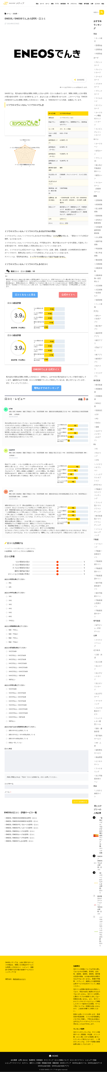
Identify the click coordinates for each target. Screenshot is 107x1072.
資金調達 (99, 757)
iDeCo (98, 423)
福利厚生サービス (98, 751)
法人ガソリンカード (98, 686)
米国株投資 (98, 390)
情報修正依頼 (46, 1063)
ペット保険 (98, 305)
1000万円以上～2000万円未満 (18, 709)
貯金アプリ (98, 348)
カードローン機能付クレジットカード (98, 118)
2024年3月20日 (13, 416)
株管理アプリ (98, 360)
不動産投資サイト (98, 562)
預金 (37, 3)
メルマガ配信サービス (98, 711)
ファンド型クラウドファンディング (98, 507)
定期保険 (99, 200)
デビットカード (98, 63)
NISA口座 (97, 404)
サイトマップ (48, 1060)
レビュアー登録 (90, 1060)
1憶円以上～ (12, 679)
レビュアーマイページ (13, 1063)
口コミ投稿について (62, 1060)
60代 (10, 616)
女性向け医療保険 (98, 221)
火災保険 (99, 285)
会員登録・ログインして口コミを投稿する (19, 551)
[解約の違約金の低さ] (56, 571)
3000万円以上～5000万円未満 (18, 671)
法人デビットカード (98, 676)
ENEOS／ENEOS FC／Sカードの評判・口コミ (22, 825)
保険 (52, 3)
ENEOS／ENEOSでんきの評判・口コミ (20, 841)
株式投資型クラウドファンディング (98, 520)
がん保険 (99, 237)
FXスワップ (97, 454)
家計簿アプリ (98, 327)
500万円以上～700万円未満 (17, 701)
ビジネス (97, 3)
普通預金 (99, 45)
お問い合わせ (23, 1060)
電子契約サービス (98, 737)
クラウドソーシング (98, 643)
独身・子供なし (13, 630)
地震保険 (99, 300)
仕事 (92, 3)
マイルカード (98, 99)
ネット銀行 (98, 39)
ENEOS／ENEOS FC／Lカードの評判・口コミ (22, 828)
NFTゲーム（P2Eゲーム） (98, 628)
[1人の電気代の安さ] (56, 562)
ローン (47, 3)
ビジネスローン (98, 762)
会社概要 (14, 1060)
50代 (10, 612)
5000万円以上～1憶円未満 (17, 675)
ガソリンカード (98, 106)
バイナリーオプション (98, 467)
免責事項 (32, 1060)
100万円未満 (12, 651)
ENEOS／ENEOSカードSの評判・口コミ (20, 834)
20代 (10, 600)
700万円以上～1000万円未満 (17, 705)
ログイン (25, 1063)
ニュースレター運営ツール (98, 721)
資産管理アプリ (98, 334)
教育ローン (98, 176)
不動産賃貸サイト (98, 577)
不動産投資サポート (98, 613)
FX (68, 3)
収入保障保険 (98, 210)
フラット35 (98, 159)
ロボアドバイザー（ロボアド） (98, 435)
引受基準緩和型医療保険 (98, 230)
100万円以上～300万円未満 (17, 655)
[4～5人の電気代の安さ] (56, 568)
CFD (97, 460)
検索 (101, 12)
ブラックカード (98, 92)
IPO (97, 419)
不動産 (80, 3)
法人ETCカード (98, 695)
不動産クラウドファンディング (98, 493)
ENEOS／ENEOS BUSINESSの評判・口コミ (21, 818)
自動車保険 (98, 269)
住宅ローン (98, 152)
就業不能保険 (98, 242)
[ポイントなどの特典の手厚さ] (56, 574)
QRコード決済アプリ (97, 319)
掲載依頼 (55, 1063)
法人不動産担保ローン (98, 779)
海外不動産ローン (98, 594)
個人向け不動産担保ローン (98, 168)
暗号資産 (86, 3)
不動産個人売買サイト (98, 603)
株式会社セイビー (19, 979)
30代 (10, 604)
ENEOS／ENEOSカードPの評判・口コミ (20, 838)
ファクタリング (98, 770)
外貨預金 (99, 53)
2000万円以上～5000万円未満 (18, 713)
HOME (54, 1056)
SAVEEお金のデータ (95, 1063)
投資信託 (99, 410)
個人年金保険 (98, 254)
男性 (10, 583)
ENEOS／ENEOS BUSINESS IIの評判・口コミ (22, 821)
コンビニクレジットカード (98, 132)
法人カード (98, 667)
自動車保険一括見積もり (98, 278)
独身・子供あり (13, 634)
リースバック (98, 545)
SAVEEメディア (65, 1063)
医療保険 (99, 216)
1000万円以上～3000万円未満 (18, 667)
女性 (10, 587)
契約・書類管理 (98, 730)
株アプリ (99, 355)
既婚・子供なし (13, 638)
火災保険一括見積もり (98, 293)
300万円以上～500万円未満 (17, 659)
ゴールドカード (98, 78)
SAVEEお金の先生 (44, 1066)
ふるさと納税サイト (98, 793)
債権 (97, 427)
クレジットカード (98, 70)
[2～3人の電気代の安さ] (56, 565)
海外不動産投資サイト (98, 586)
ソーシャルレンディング (98, 532)
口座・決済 (98, 656)
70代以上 (11, 620)
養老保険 (99, 260)
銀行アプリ (98, 341)
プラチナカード (98, 85)
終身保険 (99, 204)
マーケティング (98, 702)
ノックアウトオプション (98, 477)
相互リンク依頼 (35, 1063)
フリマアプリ (98, 374)
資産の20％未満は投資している (18, 738)
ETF (97, 414)
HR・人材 (97, 744)
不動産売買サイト (98, 569)
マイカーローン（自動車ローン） (98, 187)
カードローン (98, 145)
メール (8, 792)
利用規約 (39, 1060)
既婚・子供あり (13, 642)
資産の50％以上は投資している (18, 730)
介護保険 (99, 264)
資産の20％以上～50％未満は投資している (22, 734)
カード (42, 3)
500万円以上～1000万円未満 (18, 663)
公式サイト (63, 219)
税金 (103, 3)
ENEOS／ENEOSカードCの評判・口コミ (20, 831)
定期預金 (99, 49)
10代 (10, 596)
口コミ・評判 (64, 223)
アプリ (57, 3)
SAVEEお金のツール (79, 1063)
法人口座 (99, 662)
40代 (10, 608)
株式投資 (63, 3)
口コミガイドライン (77, 1060)
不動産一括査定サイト (98, 554)
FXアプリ (97, 367)
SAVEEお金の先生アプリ (60, 1066)
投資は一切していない (15, 742)
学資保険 (99, 248)
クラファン (74, 3)
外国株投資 (98, 397)
